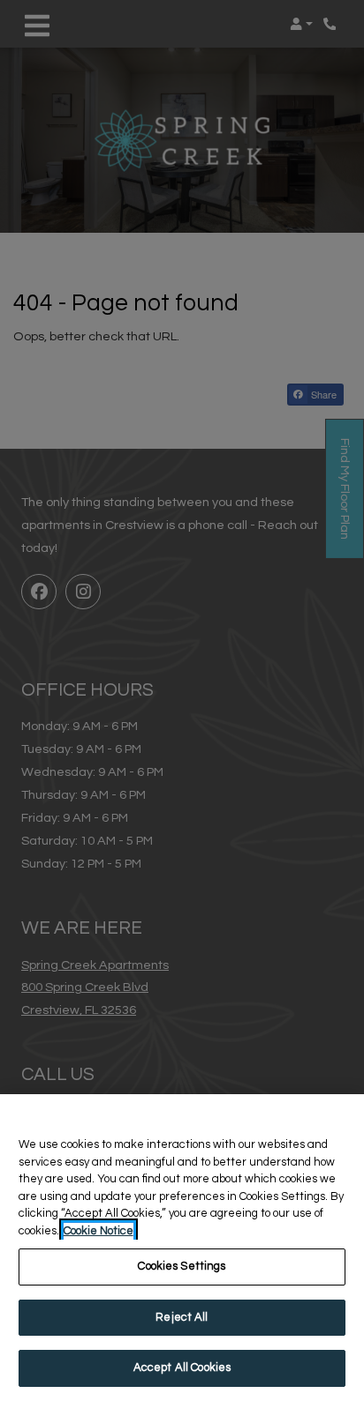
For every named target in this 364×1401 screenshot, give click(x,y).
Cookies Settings (181, 1266)
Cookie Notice (98, 1231)
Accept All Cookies (182, 1367)
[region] (182, 1247)
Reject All (181, 1317)
